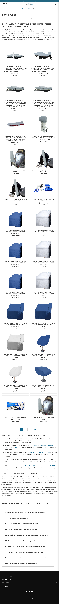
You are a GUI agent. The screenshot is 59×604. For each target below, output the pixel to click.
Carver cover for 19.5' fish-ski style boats (39, 452)
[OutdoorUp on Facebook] (27, 591)
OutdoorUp (26, 598)
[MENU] (1, 3)
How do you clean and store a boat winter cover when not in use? (25, 558)
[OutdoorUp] (29, 3)
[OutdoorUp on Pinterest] (32, 591)
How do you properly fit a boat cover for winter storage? (23, 524)
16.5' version (15, 447)
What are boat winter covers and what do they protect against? (25, 512)
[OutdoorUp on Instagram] (29, 591)
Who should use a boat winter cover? (16, 518)
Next (35, 429)
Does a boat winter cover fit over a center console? (21, 563)
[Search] (51, 3)
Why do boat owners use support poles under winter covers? (24, 552)
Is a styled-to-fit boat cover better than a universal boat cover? (25, 546)
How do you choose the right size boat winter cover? (21, 529)
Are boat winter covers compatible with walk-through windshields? (26, 535)
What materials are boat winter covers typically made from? (24, 541)
